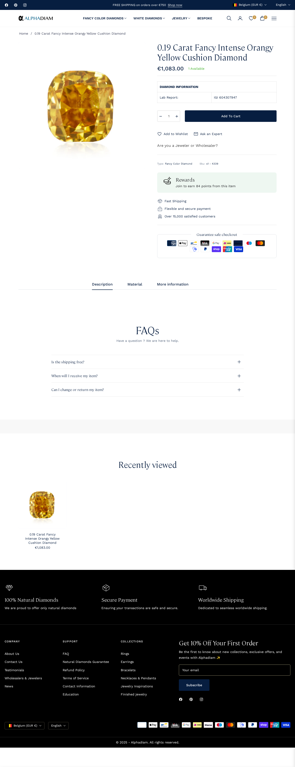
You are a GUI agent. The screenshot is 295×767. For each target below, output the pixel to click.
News (9, 686)
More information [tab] (173, 284)
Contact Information (79, 686)
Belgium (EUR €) (251, 4)
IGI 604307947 (225, 97)
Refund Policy (74, 670)
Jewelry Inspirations (137, 686)
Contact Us (13, 662)
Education (71, 694)
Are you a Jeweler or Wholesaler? (187, 145)
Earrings (127, 662)
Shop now (175, 5)
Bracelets (128, 670)
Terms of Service (76, 678)
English (281, 4)
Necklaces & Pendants (138, 678)
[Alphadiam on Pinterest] (192, 699)
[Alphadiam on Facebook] (182, 699)
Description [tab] (102, 284)
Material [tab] (134, 284)
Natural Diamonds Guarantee (86, 662)
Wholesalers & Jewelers (23, 678)
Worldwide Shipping (221, 599)
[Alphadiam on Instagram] (203, 699)
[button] (229, 18)
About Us (12, 654)
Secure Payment (119, 599)
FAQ (66, 654)
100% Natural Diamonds (31, 599)
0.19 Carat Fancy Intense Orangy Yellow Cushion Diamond (42, 538)
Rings (125, 654)
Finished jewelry (134, 694)
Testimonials (14, 670)
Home (23, 33)
